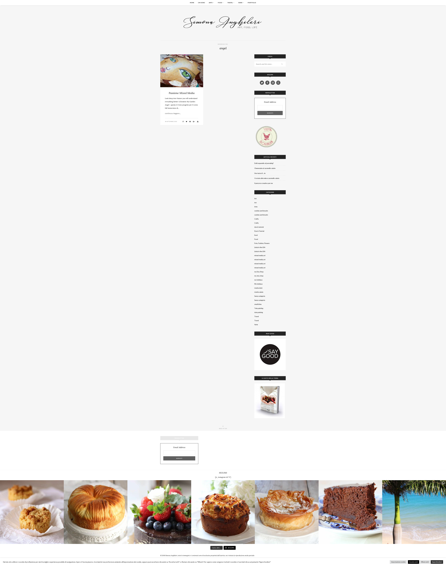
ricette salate (258, 292)
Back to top (223, 428)
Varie (240, 2)
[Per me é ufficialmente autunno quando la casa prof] (287, 512)
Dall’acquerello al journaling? (264, 163)
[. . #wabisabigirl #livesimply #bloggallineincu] (159, 512)
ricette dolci (258, 288)
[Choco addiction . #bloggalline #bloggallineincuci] (350, 512)
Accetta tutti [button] (413, 562)
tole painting (258, 312)
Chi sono (201, 2)
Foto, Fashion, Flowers (262, 243)
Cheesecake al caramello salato (264, 168)
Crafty (256, 219)
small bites (258, 304)
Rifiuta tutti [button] (425, 562)
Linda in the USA (259, 247)
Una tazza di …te (259, 173)
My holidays (258, 284)
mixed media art (259, 255)
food (256, 235)
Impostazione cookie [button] (398, 562)
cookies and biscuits (261, 211)
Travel (230, 2)
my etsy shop (258, 276)
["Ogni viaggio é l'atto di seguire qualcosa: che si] (414, 512)
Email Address (270, 102)
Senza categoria (259, 296)
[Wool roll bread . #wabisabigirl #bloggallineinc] (96, 512)
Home (192, 2)
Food (220, 2)
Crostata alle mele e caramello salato (266, 178)
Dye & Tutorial (259, 231)
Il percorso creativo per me (263, 183)
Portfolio (252, 2)
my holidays (258, 280)
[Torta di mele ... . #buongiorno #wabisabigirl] (223, 512)
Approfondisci (437, 562)
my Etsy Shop (259, 272)
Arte (211, 2)
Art (255, 199)
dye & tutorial (259, 227)
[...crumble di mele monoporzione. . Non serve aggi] (32, 512)
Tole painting (258, 308)
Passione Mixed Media (182, 93)
